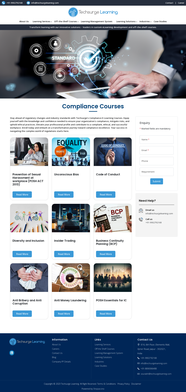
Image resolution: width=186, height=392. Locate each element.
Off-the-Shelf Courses (65, 21)
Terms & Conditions (106, 383)
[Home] (93, 12)
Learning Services (41, 21)
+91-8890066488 (149, 368)
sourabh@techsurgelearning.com (156, 373)
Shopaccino (98, 388)
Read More (22, 194)
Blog (54, 357)
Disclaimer (136, 383)
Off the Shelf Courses (105, 348)
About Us (24, 21)
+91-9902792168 (14, 2)
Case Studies (160, 21)
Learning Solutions (125, 21)
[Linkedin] (12, 352)
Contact (169, 2)
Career (181, 2)
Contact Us (57, 353)
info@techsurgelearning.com (45, 2)
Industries (145, 21)
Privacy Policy (124, 383)
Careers (55, 348)
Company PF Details (61, 361)
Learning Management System (96, 21)
